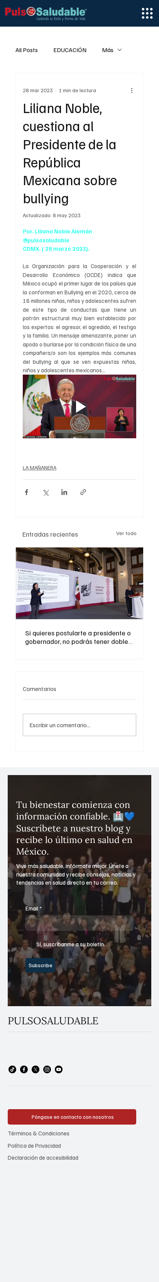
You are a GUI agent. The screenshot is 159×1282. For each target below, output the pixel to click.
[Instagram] (47, 1069)
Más (107, 50)
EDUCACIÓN (69, 50)
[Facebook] (24, 1069)
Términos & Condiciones (38, 1133)
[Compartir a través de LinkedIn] (64, 492)
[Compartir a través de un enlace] (83, 492)
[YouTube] (59, 1069)
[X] (35, 1069)
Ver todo (126, 533)
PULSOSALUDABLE (53, 1020)
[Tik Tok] (12, 1069)
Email (33, 908)
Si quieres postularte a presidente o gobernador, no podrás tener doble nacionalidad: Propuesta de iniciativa (78, 636)
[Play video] (79, 406)
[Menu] (147, 13)
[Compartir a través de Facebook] (26, 492)
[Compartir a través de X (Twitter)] (45, 492)
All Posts (26, 50)
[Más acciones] (131, 90)
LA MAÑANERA (39, 467)
